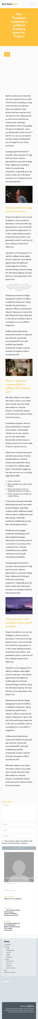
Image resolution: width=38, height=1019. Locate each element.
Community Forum (7, 997)
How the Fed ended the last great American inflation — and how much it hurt (12, 912)
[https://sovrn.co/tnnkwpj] (29, 898)
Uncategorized (9, 896)
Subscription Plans (7, 989)
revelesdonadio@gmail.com (19, 878)
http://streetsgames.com (10, 883)
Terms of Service (7, 992)
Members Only (6, 987)
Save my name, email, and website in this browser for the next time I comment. (17, 842)
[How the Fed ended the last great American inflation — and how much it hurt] (28, 912)
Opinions (7, 908)
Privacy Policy (6, 994)
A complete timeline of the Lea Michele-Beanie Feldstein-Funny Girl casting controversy (12, 926)
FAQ (3, 984)
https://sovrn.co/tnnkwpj (12, 899)
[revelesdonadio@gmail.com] (19, 867)
